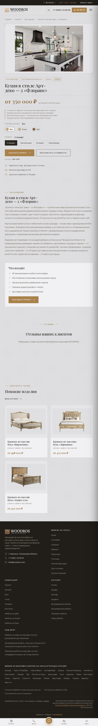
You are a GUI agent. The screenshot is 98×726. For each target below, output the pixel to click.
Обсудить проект (21, 299)
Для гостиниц (57, 568)
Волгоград (88, 674)
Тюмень (75, 678)
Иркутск (8, 682)
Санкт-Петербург (21, 670)
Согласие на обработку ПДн (55, 690)
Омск (62, 674)
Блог (7, 594)
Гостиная (55, 559)
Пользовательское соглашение (18, 693)
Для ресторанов (58, 573)
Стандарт (11, 143)
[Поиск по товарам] (48, 10)
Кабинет (55, 549)
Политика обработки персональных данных (23, 690)
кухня (48, 79)
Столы (54, 585)
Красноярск (10, 674)
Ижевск (67, 678)
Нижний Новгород (73, 670)
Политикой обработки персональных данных (70, 705)
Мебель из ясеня (12, 618)
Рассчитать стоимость (53, 153)
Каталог (18, 19)
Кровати (54, 599)
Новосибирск (36, 670)
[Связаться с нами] (49, 720)
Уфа (27, 674)
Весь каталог (11, 399)
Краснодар (52, 674)
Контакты (9, 609)
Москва (8, 670)
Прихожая (55, 554)
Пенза (7, 678)
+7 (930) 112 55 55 (61, 10)
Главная (8, 19)
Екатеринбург (50, 670)
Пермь (78, 674)
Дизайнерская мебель (61, 609)
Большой (40, 143)
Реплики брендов (58, 563)
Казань (61, 670)
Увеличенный (26, 143)
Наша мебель (57, 618)
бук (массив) (30, 19)
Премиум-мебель (59, 613)
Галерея (8, 604)
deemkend (57, 715)
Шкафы (54, 590)
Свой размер (54, 143)
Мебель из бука (12, 623)
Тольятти (26, 678)
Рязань (47, 678)
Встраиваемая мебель (61, 604)
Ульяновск (37, 678)
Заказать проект (86, 3)
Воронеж (70, 674)
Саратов (16, 678)
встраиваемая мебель (32, 79)
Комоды (54, 594)
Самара (20, 674)
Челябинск (88, 670)
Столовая (55, 540)
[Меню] (90, 10)
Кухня (53, 535)
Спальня (55, 544)
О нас (7, 599)
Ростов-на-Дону (39, 674)
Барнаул (85, 678)
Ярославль (56, 678)
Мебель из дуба (12, 613)
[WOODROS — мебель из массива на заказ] (16, 10)
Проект (8, 585)
